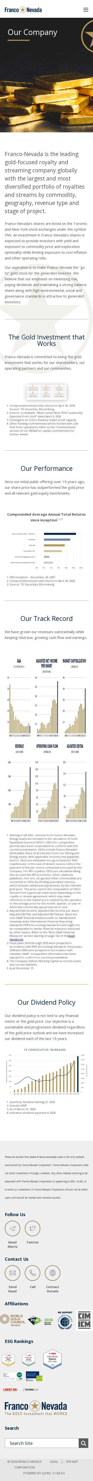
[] (83, 1443)
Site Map (72, 1462)
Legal (54, 1462)
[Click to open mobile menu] (85, 8)
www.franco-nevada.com (46, 1157)
